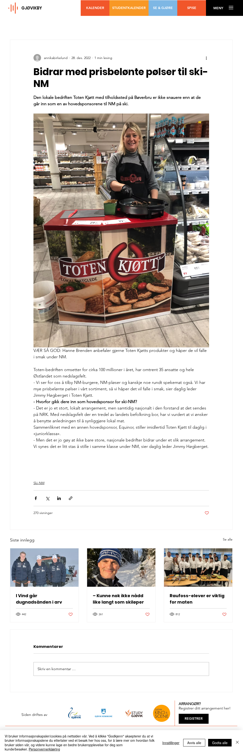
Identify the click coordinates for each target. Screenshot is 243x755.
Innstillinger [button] (170, 742)
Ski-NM (38, 483)
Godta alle (220, 742)
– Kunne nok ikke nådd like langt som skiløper (118, 599)
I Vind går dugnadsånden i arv (39, 599)
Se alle (228, 539)
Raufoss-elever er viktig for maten (197, 599)
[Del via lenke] (70, 498)
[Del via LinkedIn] (59, 498)
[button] (218, 8)
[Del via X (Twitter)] (47, 498)
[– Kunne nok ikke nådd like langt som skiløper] (121, 567)
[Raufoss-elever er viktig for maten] (198, 567)
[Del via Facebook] (35, 498)
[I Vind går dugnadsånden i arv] (44, 567)
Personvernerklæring (44, 749)
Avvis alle (194, 742)
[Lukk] (237, 742)
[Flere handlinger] (206, 58)
